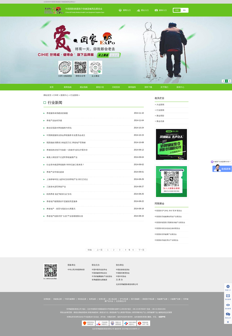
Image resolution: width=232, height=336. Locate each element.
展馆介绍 (100, 87)
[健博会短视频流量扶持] (171, 144)
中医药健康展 (70, 299)
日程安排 (116, 87)
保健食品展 (57, 299)
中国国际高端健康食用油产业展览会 (168, 216)
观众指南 (84, 87)
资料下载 (148, 87)
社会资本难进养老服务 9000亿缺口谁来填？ (65, 165)
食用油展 (92, 299)
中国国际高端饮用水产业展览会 (166, 240)
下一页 (141, 250)
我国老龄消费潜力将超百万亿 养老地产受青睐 (66, 143)
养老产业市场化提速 (55, 172)
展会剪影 (160, 116)
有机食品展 (82, 299)
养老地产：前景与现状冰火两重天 (61, 209)
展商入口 (127, 10)
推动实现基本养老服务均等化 (59, 128)
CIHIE (55, 95)
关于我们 (164, 87)
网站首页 (47, 95)
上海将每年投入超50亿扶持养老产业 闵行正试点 (67, 179)
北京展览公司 (121, 301)
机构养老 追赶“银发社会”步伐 (59, 194)
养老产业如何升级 (54, 120)
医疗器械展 (135, 299)
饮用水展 (102, 299)
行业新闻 (74, 95)
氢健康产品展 (162, 299)
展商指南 (68, 87)
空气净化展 (124, 299)
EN (184, 10)
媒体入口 (163, 10)
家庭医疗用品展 (148, 299)
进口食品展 (112, 299)
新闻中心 (180, 87)
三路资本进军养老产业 (56, 187)
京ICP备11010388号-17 (131, 329)
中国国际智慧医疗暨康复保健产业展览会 (170, 222)
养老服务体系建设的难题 (57, 113)
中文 (177, 10)
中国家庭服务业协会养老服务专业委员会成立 (66, 135)
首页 (52, 87)
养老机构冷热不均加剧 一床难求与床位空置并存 (67, 150)
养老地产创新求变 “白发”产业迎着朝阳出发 (65, 216)
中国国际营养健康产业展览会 (166, 234)
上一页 (99, 250)
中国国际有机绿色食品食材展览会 (167, 228)
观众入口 (145, 10)
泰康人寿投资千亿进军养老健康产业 (62, 157)
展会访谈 (160, 121)
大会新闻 (160, 105)
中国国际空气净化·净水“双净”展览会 (168, 211)
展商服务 (132, 87)
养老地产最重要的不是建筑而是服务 (62, 201)
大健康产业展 (175, 299)
